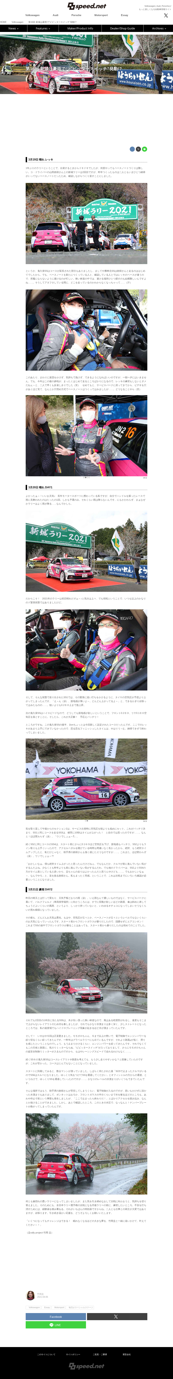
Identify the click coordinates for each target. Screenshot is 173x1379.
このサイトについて (46, 1354)
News (12, 28)
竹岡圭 (41, 77)
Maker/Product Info (80, 28)
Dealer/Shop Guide (122, 28)
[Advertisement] (86, 120)
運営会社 (127, 1354)
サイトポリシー (73, 1354)
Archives (158, 28)
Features (42, 28)
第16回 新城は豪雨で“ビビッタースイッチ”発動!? (74, 68)
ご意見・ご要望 (100, 1354)
